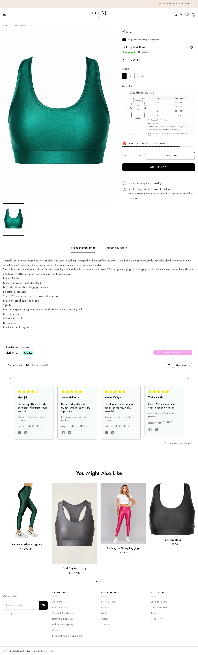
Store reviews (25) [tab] (40, 365)
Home (5, 25)
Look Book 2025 (159, 607)
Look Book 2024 (160, 601)
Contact (56, 630)
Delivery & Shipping (62, 624)
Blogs (153, 613)
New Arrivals (108, 601)
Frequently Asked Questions (67, 636)
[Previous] (11, 378)
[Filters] (169, 365)
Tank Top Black (172, 540)
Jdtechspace (49, 650)
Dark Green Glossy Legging (26, 544)
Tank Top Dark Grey (74, 568)
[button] (129, 52)
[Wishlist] (187, 15)
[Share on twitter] (26, 433)
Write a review (172, 352)
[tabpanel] (14, 219)
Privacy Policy (59, 607)
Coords (105, 607)
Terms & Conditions (62, 613)
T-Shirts (105, 624)
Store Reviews (158, 618)
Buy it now (158, 167)
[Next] (187, 378)
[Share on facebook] (20, 433)
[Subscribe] (43, 605)
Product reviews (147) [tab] (18, 365)
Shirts (104, 613)
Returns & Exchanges (63, 618)
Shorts (104, 618)
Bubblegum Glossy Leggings (123, 548)
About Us (57, 601)
